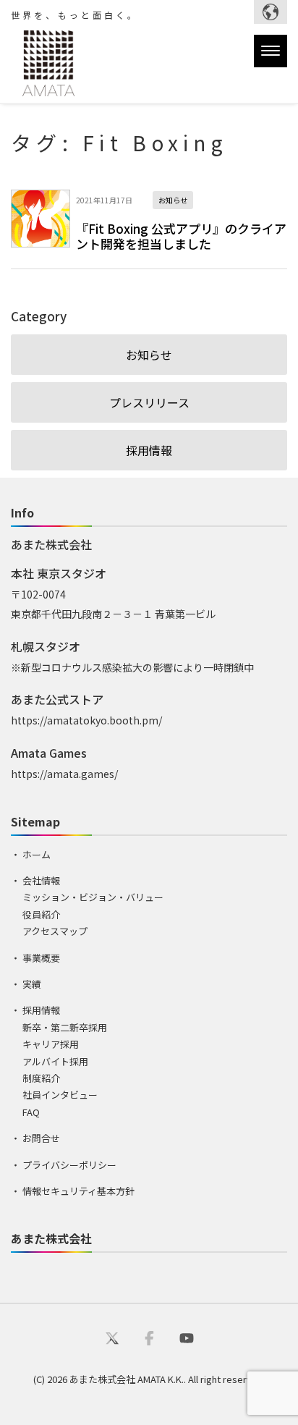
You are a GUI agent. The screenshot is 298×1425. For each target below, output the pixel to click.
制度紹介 (41, 1078)
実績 (31, 984)
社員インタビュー (60, 1094)
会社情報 (41, 880)
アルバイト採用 (55, 1061)
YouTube (187, 1337)
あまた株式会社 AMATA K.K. (126, 1379)
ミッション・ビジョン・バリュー (92, 897)
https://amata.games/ (64, 773)
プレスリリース (149, 402)
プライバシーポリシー (69, 1165)
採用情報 (149, 450)
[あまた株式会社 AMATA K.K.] (42, 66)
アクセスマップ (55, 931)
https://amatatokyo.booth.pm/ (86, 720)
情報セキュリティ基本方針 (78, 1191)
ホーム (36, 854)
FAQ (31, 1112)
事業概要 (41, 958)
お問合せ (41, 1138)
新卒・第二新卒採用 (64, 1027)
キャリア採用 (50, 1044)
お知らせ (149, 354)
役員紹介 (41, 914)
